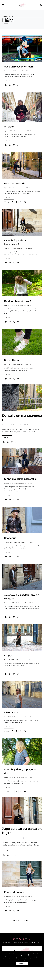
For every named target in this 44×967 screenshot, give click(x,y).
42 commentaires (20, 131)
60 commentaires (19, 483)
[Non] (41, 959)
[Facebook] (20, 939)
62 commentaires (19, 717)
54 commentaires (18, 248)
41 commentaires (19, 187)
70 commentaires (16, 838)
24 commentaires (19, 71)
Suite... (9, 81)
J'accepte (22, 963)
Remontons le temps (20, 920)
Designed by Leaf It (35, 942)
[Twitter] (29, 939)
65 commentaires (17, 425)
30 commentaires (18, 364)
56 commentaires (19, 777)
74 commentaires (22, 603)
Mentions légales (23, 942)
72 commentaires (18, 305)
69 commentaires (20, 542)
